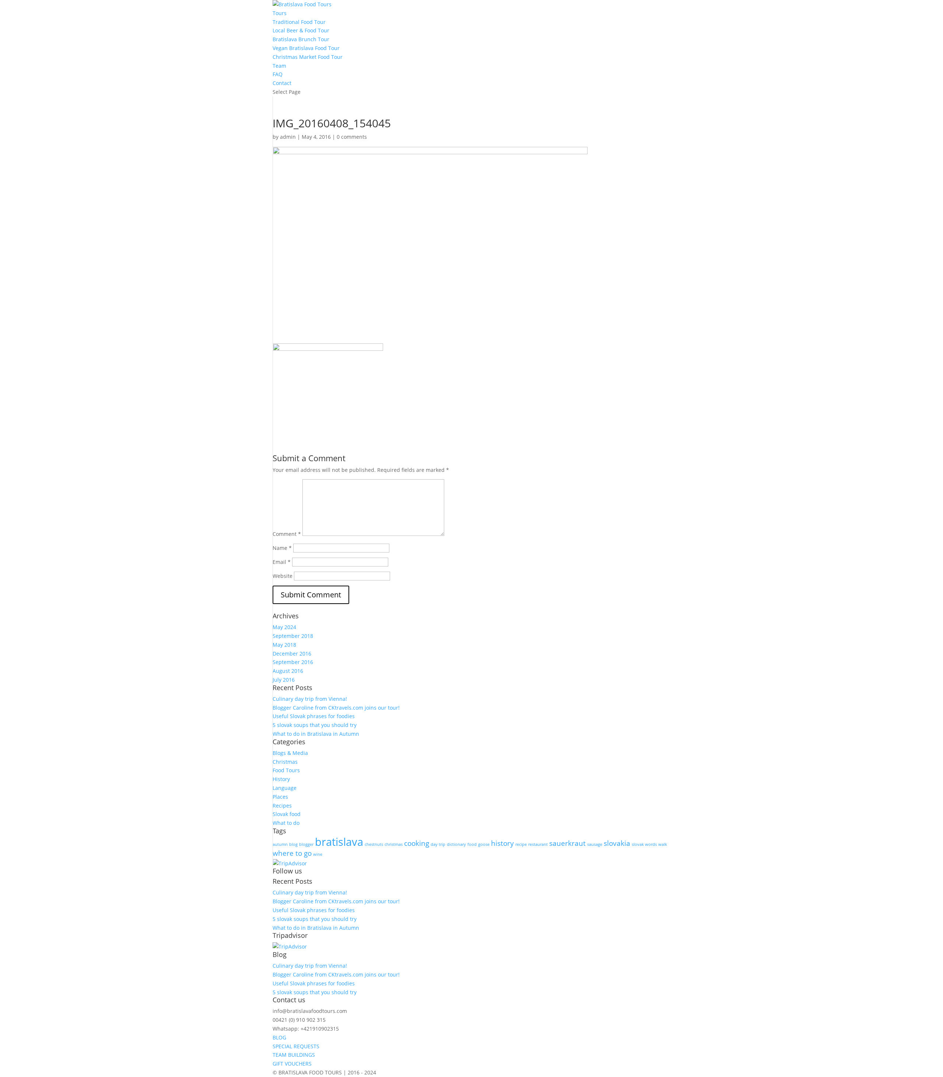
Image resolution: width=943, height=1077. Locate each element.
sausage (594, 844)
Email (282, 561)
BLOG (279, 1037)
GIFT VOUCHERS (292, 1063)
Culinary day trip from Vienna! (310, 698)
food (472, 844)
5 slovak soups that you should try (315, 724)
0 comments (352, 136)
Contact (282, 83)
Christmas (285, 761)
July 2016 (284, 679)
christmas (394, 844)
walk (662, 844)
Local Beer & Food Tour (301, 30)
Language (285, 787)
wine (317, 854)
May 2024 (284, 627)
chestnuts (374, 844)
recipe (521, 844)
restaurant (538, 844)
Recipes (282, 805)
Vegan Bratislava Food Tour (306, 48)
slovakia (617, 843)
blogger (306, 844)
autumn (280, 844)
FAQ (278, 74)
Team (279, 65)
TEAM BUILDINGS (294, 1054)
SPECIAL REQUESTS (296, 1046)
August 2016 (288, 670)
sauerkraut (567, 843)
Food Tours (286, 770)
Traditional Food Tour (299, 21)
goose (484, 844)
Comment (287, 533)
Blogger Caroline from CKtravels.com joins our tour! (336, 707)
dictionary (456, 844)
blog (293, 844)
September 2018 (293, 635)
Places (280, 796)
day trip (438, 844)
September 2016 (293, 661)
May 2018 (284, 644)
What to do (286, 822)
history (502, 843)
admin (288, 136)
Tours (280, 13)
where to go (292, 853)
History (281, 779)
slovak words (644, 844)
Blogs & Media (290, 752)
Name (282, 547)
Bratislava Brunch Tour (301, 39)
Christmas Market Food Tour (308, 56)
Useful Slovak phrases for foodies (314, 716)
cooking (416, 843)
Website (282, 575)
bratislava (339, 841)
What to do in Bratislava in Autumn (316, 733)
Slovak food (287, 814)
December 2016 (292, 653)
